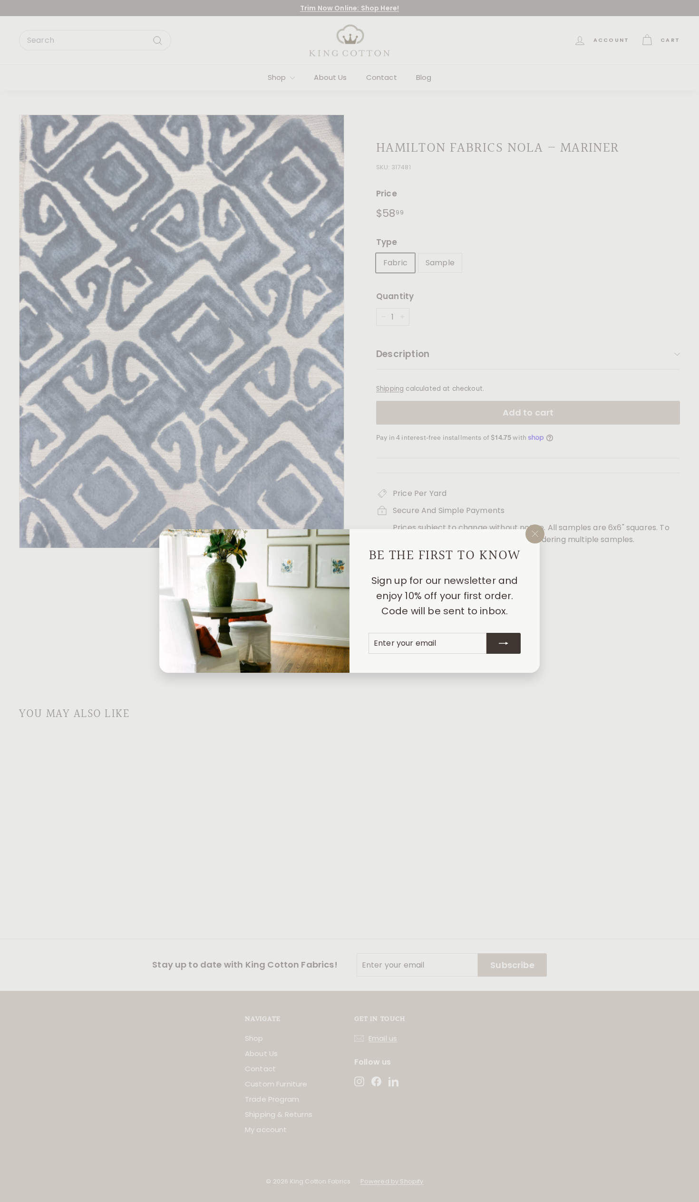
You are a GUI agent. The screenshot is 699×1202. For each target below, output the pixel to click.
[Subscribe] (503, 643)
